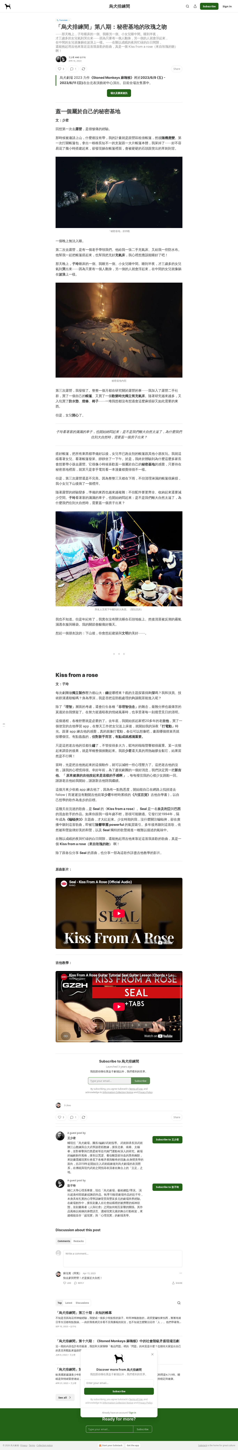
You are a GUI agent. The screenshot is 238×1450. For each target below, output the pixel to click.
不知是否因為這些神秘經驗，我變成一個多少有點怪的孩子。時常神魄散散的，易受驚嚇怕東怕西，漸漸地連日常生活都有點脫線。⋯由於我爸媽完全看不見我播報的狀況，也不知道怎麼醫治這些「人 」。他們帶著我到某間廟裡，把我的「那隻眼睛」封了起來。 (119, 1320)
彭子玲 (83, 57)
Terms (32, 1445)
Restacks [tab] (79, 1241)
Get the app (133, 1445)
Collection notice (45, 1445)
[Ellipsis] (180, 1273)
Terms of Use (136, 1399)
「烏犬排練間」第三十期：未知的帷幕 (84, 1313)
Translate (63, 20)
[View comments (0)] (65, 1359)
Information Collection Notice (118, 1402)
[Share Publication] (195, 6)
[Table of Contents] (3, 725)
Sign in (227, 6)
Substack (202, 1445)
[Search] (187, 6)
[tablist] (71, 1241)
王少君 (72, 57)
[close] (152, 1354)
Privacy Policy (145, 1402)
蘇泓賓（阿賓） (72, 1273)
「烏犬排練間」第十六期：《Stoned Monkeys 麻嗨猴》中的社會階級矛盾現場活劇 (117, 1341)
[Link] (50, 111)
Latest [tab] (68, 1302)
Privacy (23, 1445)
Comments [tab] (64, 1241)
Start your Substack (112, 1445)
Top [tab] (60, 1302)
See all (62, 1397)
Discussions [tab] (82, 1302)
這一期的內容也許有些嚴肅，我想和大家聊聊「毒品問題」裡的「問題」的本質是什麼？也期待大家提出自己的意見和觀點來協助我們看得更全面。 (118, 1348)
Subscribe (209, 6)
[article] (119, 1322)
